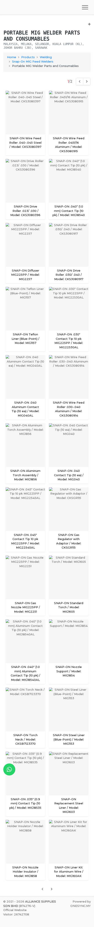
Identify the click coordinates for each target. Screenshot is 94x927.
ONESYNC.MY (80, 906)
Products (28, 57)
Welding (46, 57)
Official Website (15, 910)
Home (11, 57)
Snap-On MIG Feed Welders (32, 61)
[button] (47, 26)
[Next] (87, 81)
